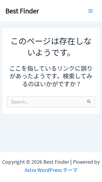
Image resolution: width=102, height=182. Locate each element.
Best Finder (22, 10)
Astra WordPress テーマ (51, 169)
